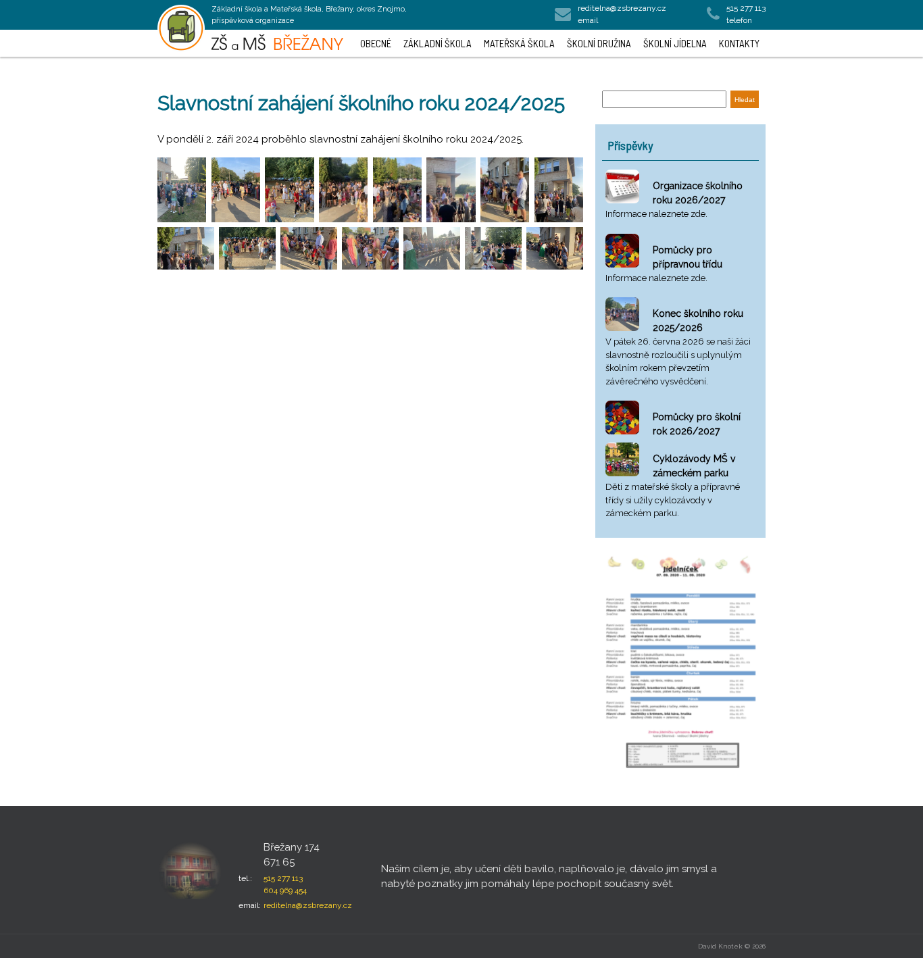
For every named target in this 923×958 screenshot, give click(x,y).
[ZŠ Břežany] (181, 28)
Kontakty (739, 43)
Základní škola (437, 43)
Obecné (375, 43)
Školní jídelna (675, 43)
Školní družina (599, 43)
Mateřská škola (519, 43)
